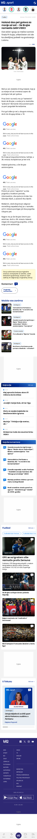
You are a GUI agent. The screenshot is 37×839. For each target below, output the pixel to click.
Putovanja (6, 764)
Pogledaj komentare (8, 290)
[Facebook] (21, 742)
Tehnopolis (7, 776)
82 (4, 469)
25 (9, 344)
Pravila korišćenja (22, 775)
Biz (4, 756)
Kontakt (19, 786)
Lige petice (7, 588)
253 (9, 318)
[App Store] (26, 797)
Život (5, 758)
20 (9, 331)
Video (18, 750)
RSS (17, 783)
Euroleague (9, 710)
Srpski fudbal (8, 553)
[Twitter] (25, 742)
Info (4, 750)
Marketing (19, 769)
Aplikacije (19, 780)
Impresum (19, 772)
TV (17, 753)
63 (5, 480)
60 (5, 487)
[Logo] (7, 3)
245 (9, 305)
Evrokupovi (17, 305)
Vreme (18, 758)
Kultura (6, 767)
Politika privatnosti (23, 778)
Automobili (7, 779)
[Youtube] (33, 742)
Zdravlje (6, 761)
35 (16, 284)
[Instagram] (29, 742)
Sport (5, 753)
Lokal (5, 781)
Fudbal (4, 17)
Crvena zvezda (18, 331)
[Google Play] (10, 797)
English (18, 756)
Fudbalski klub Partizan (11, 534)
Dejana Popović (11, 722)
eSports (6, 773)
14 (29, 690)
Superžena (6, 770)
